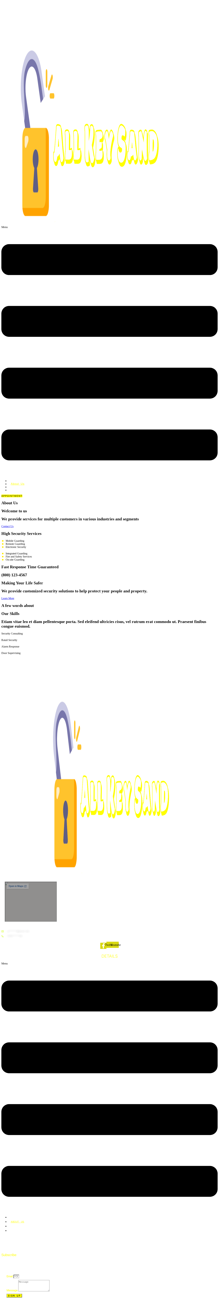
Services (17, 1226)
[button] (109, 351)
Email (10, 1276)
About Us (17, 1222)
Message (12, 1290)
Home (14, 1217)
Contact (16, 490)
